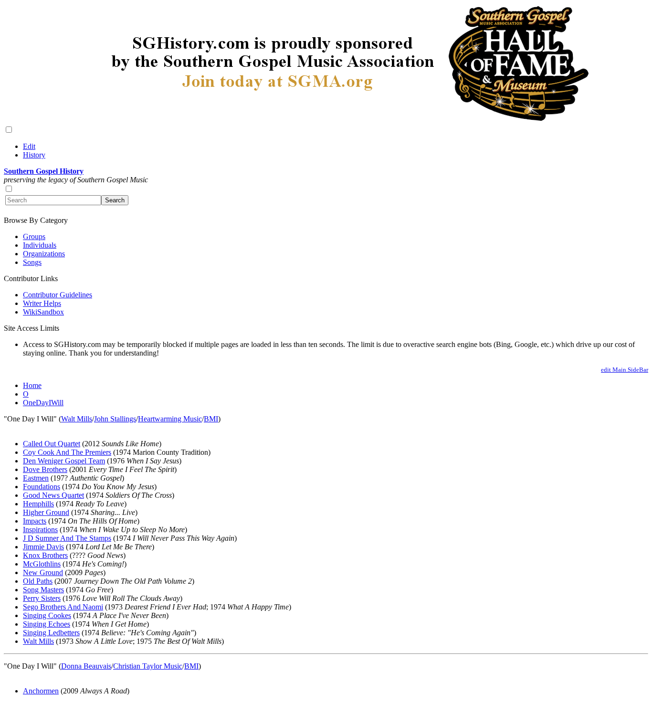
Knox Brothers (45, 555)
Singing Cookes (47, 615)
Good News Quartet (53, 495)
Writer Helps (42, 303)
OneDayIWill (43, 403)
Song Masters (43, 590)
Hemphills (38, 504)
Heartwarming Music (170, 419)
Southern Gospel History (44, 171)
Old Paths (38, 581)
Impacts (34, 521)
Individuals (39, 245)
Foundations (41, 487)
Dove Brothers (45, 469)
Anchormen (41, 691)
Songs (32, 262)
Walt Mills (76, 419)
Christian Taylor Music (147, 666)
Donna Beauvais (86, 666)
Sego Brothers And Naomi (63, 607)
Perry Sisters (42, 598)
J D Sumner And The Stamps (67, 538)
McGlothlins (42, 564)
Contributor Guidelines (57, 295)
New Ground (43, 572)
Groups (34, 236)
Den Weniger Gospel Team (64, 461)
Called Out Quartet (51, 444)
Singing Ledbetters (51, 633)
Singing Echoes (46, 624)
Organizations (44, 254)
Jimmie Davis (43, 547)
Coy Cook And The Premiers (67, 452)
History (34, 155)
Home (32, 385)
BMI (211, 419)
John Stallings (115, 419)
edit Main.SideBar (624, 369)
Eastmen (36, 478)
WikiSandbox (43, 312)
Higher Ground (46, 512)
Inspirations (40, 529)
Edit (29, 146)
